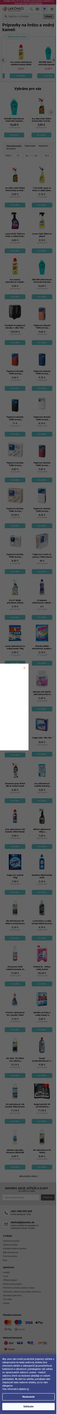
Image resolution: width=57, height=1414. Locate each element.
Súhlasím (28, 1406)
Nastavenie (28, 1396)
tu (28, 1389)
